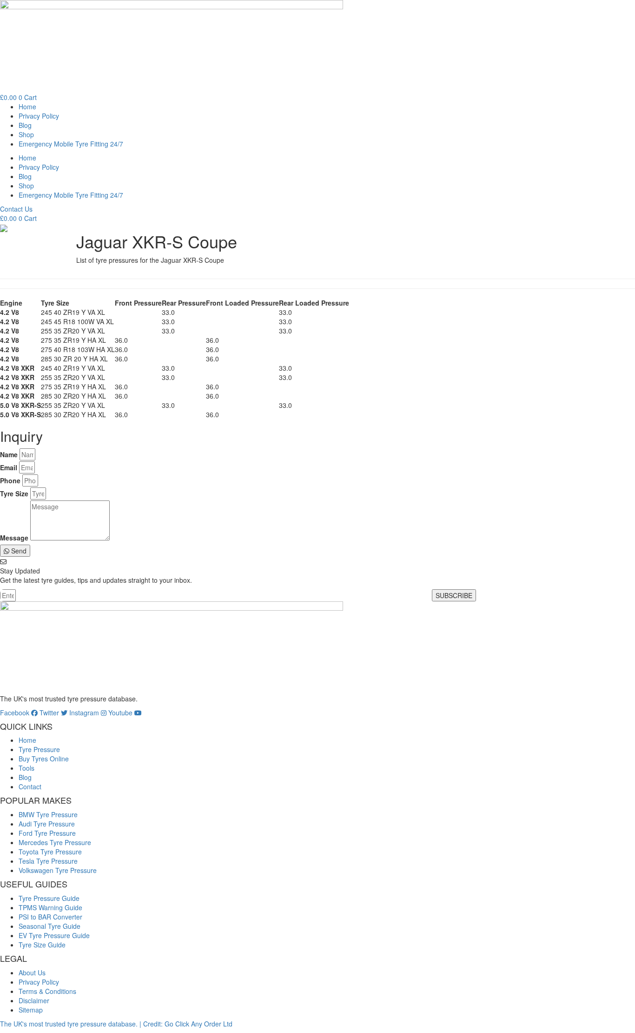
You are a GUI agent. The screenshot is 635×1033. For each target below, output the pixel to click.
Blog (25, 125)
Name (9, 454)
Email (8, 467)
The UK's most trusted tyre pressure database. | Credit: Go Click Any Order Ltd (116, 1023)
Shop (26, 134)
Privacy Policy (39, 115)
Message (14, 537)
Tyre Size (14, 493)
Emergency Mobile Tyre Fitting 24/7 (71, 143)
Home (27, 106)
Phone (10, 480)
